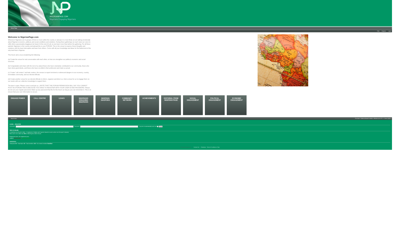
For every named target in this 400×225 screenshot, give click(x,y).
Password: (77, 126)
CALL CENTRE (40, 98)
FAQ (378, 31)
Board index (14, 118)
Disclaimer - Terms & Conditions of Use (210, 147)
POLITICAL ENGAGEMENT (215, 99)
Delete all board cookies (367, 118)
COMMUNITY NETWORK (127, 99)
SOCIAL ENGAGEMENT (193, 99)
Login (389, 31)
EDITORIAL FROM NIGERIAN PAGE (171, 99)
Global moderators (26, 138)
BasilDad (50, 143)
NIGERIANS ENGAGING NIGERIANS (83, 100)
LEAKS (62, 98)
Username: (12, 126)
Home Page (14, 28)
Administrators (17, 138)
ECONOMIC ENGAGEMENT (237, 99)
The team (357, 118)
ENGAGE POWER (18, 98)
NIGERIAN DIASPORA (105, 99)
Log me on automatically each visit (148, 126)
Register (384, 31)
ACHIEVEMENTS (149, 98)
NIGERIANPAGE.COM (59, 16)
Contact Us (196, 147)
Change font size (389, 28)
